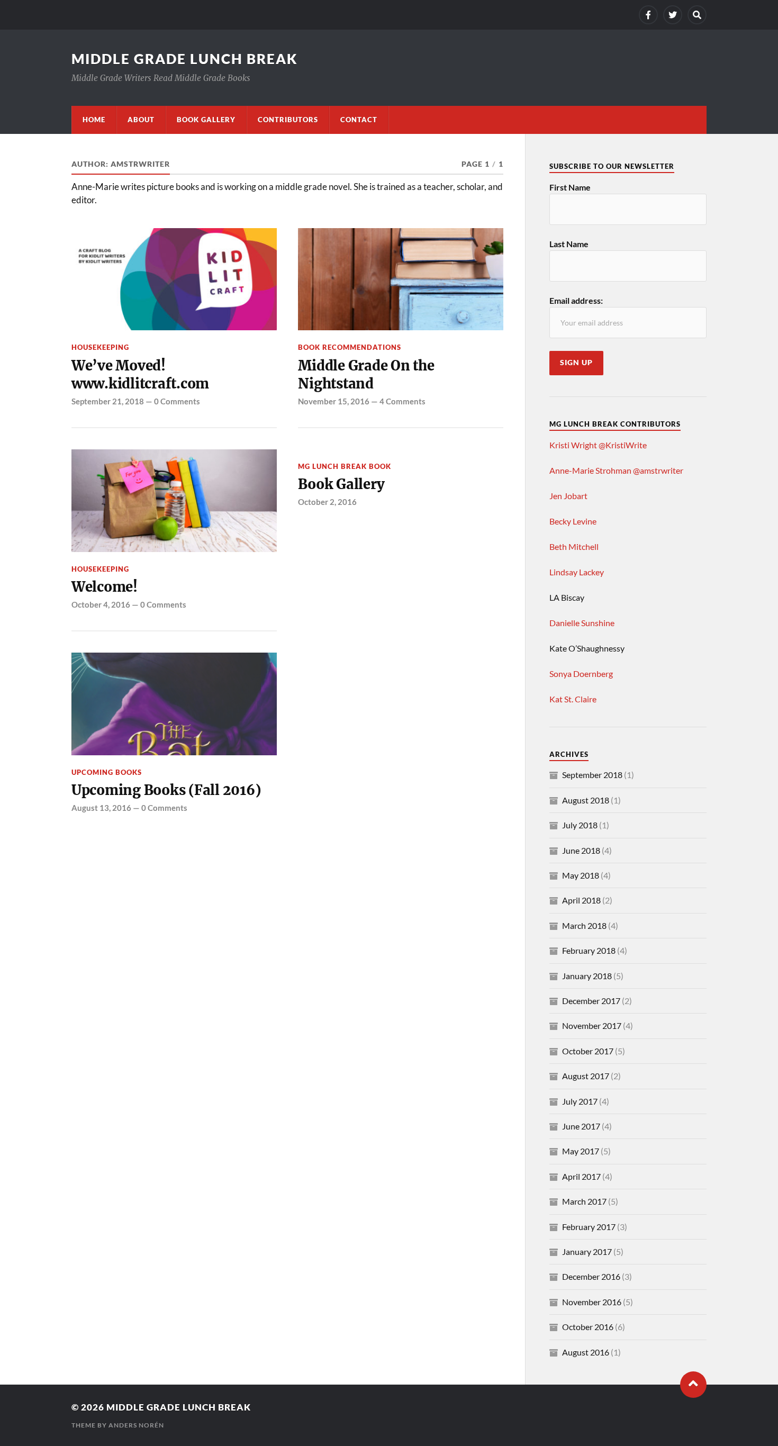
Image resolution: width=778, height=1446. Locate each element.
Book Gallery (206, 119)
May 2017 (580, 1151)
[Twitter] (672, 14)
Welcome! (104, 587)
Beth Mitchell (574, 546)
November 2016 (591, 1302)
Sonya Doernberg (581, 673)
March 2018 (584, 925)
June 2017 (581, 1126)
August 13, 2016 (101, 807)
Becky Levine (572, 521)
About (141, 119)
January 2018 (587, 976)
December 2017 (591, 1001)
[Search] (697, 14)
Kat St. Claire (572, 699)
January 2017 (587, 1251)
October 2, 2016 (327, 502)
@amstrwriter (658, 470)
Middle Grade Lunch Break (184, 59)
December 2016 (591, 1276)
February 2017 (589, 1227)
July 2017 (580, 1101)
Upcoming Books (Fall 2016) (165, 790)
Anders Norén (136, 1425)
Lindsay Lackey (576, 572)
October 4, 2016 (100, 604)
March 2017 (584, 1201)
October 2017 (587, 1051)
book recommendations (349, 347)
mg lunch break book (344, 466)
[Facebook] (648, 14)
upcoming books (106, 772)
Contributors (288, 119)
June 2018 (581, 850)
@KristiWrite (623, 445)
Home (94, 119)
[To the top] (693, 1384)
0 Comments (177, 401)
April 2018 (581, 900)
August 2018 (585, 800)
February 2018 (589, 950)
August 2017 (585, 1076)
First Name (570, 187)
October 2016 (587, 1327)
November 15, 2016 (333, 401)
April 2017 (581, 1176)
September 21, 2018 (107, 401)
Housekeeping (100, 347)
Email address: (576, 300)
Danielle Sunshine (581, 623)
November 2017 (591, 1025)
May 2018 (580, 875)
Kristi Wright (573, 445)
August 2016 (585, 1352)
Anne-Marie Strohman (590, 470)
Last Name (569, 244)
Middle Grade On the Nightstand (366, 374)
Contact (358, 119)
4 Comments (402, 401)
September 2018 (592, 775)
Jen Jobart (568, 496)
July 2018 (580, 825)
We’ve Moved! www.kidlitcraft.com (140, 374)
